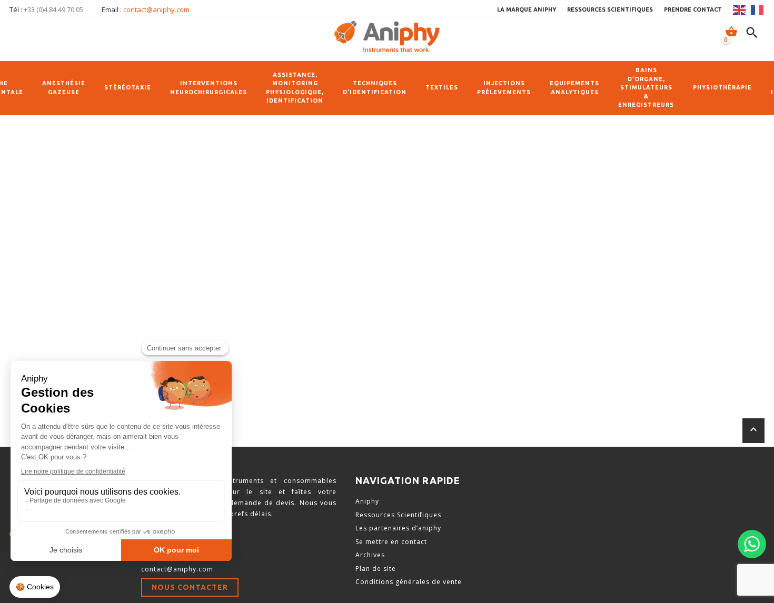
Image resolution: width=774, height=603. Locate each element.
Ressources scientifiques (610, 9)
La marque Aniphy (526, 9)
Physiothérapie (722, 87)
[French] (758, 10)
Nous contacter (190, 587)
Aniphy (367, 501)
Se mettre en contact (391, 541)
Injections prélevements (504, 87)
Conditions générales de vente (408, 581)
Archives (370, 554)
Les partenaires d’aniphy (398, 528)
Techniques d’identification (374, 87)
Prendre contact (693, 9)
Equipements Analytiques (574, 87)
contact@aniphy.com (156, 9)
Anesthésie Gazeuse (63, 87)
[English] (740, 10)
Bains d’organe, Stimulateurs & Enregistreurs (646, 87)
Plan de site (375, 568)
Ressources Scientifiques (398, 514)
